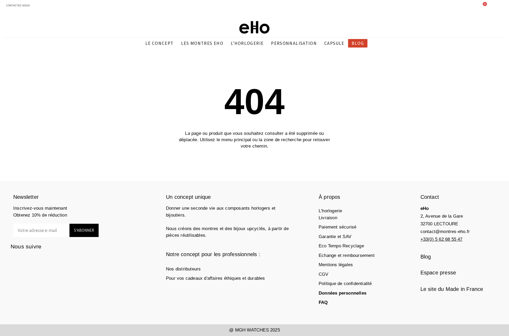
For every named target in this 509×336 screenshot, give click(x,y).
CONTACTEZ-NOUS (17, 5)
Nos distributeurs (183, 269)
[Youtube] (57, 259)
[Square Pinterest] (36, 259)
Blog (358, 43)
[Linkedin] (47, 259)
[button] (435, 7)
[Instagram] (25, 259)
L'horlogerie (330, 210)
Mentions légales (336, 264)
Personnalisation (294, 43)
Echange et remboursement (347, 255)
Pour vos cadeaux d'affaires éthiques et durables (215, 278)
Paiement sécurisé (337, 227)
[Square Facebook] (15, 259)
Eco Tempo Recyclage (341, 245)
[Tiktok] (68, 259)
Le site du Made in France (451, 289)
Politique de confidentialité (345, 283)
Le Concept (159, 43)
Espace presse (438, 272)
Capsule (334, 43)
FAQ (323, 302)
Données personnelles (342, 293)
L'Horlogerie (247, 43)
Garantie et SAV (335, 236)
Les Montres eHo (202, 43)
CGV (323, 274)
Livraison (328, 217)
